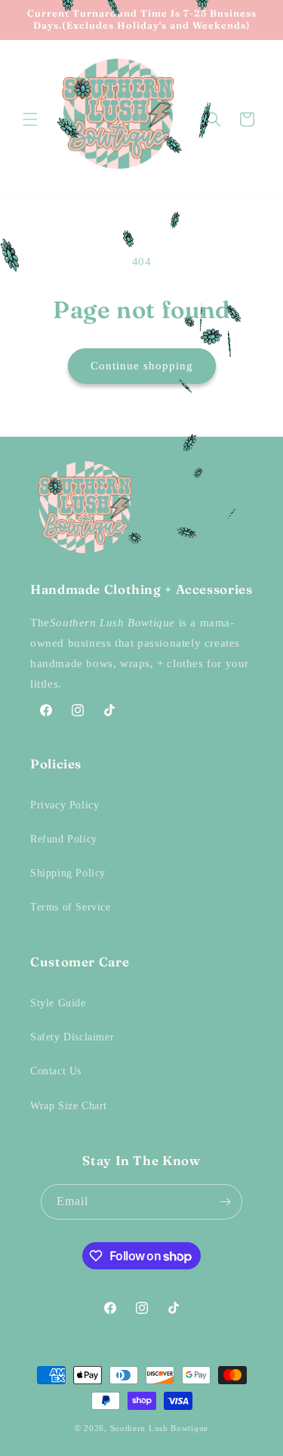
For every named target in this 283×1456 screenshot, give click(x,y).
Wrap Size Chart (68, 1105)
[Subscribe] (224, 1202)
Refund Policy (63, 839)
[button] (30, 119)
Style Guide (58, 1003)
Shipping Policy (68, 873)
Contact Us (56, 1071)
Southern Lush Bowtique (159, 1428)
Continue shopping (142, 366)
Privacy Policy (64, 805)
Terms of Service (70, 907)
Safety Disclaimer (72, 1037)
